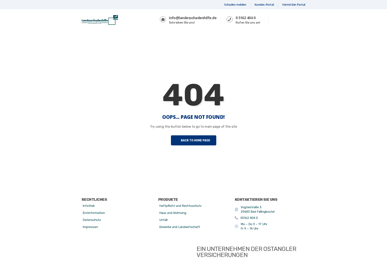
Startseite (91, 38)
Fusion (247, 38)
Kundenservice (146, 38)
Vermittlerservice (183, 38)
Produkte (116, 38)
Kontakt (292, 20)
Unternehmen (220, 38)
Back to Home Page (195, 140)
